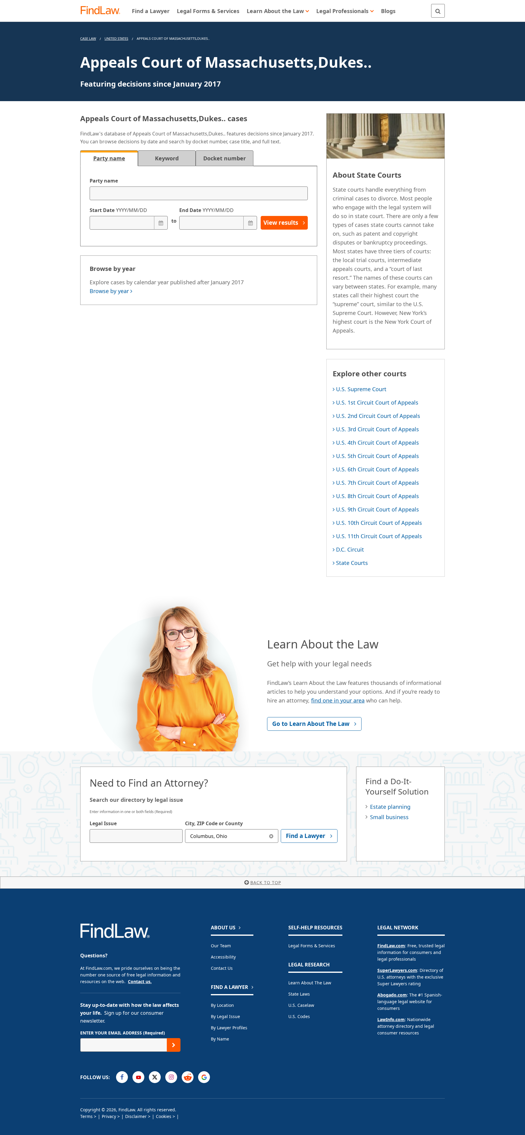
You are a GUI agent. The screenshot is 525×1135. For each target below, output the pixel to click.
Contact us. (140, 981)
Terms (86, 1116)
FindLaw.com (391, 946)
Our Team (221, 946)
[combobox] (136, 836)
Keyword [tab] (167, 158)
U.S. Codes (299, 1016)
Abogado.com (392, 995)
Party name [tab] (109, 158)
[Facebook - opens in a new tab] (122, 1077)
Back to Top (265, 882)
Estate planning (390, 806)
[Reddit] (188, 1077)
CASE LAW (88, 38)
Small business (389, 817)
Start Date (118, 210)
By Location (222, 1005)
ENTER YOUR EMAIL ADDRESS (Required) (122, 1033)
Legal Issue (103, 823)
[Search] (438, 11)
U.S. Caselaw (301, 1005)
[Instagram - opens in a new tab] (171, 1077)
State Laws (299, 994)
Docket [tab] (224, 158)
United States (116, 38)
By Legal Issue (225, 1016)
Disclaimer (136, 1116)
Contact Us (222, 968)
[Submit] (173, 1045)
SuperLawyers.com (397, 970)
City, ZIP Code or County (214, 823)
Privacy (109, 1116)
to (173, 220)
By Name (220, 1039)
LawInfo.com (391, 1019)
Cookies (163, 1116)
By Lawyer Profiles (229, 1028)
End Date (206, 210)
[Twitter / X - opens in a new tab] (155, 1077)
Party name (104, 180)
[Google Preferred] (204, 1077)
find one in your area (338, 700)
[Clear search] (271, 836)
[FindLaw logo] (103, 11)
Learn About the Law (309, 983)
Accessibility (223, 957)
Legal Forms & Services (311, 946)
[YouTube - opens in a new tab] (138, 1077)
